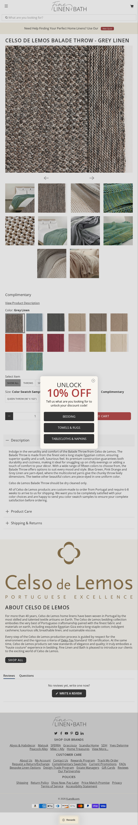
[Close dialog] (93, 380)
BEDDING (69, 417)
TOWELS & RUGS (69, 428)
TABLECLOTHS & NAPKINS (69, 439)
